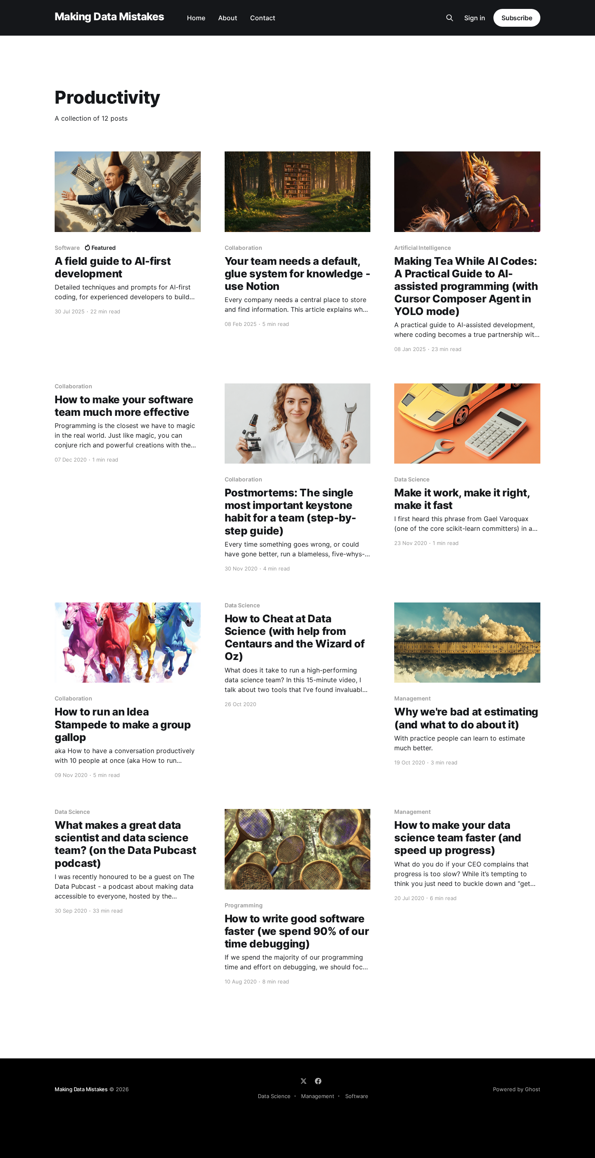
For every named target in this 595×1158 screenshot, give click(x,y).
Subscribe (517, 18)
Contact (262, 18)
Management (317, 1096)
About (227, 18)
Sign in (474, 18)
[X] (303, 1081)
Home (196, 18)
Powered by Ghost (516, 1089)
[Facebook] (318, 1081)
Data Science (274, 1096)
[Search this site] (449, 17)
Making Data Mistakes (109, 17)
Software (356, 1096)
